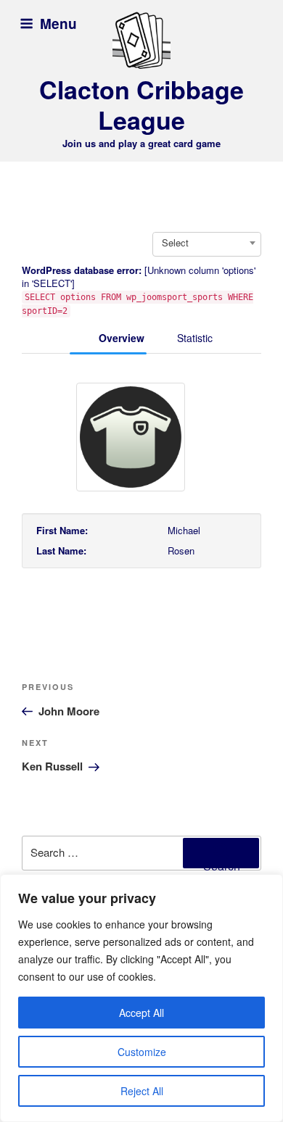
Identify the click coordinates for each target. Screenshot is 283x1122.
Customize (142, 1051)
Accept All (141, 1012)
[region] (141, 998)
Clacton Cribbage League (141, 105)
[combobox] (207, 243)
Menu (58, 23)
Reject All (141, 1091)
